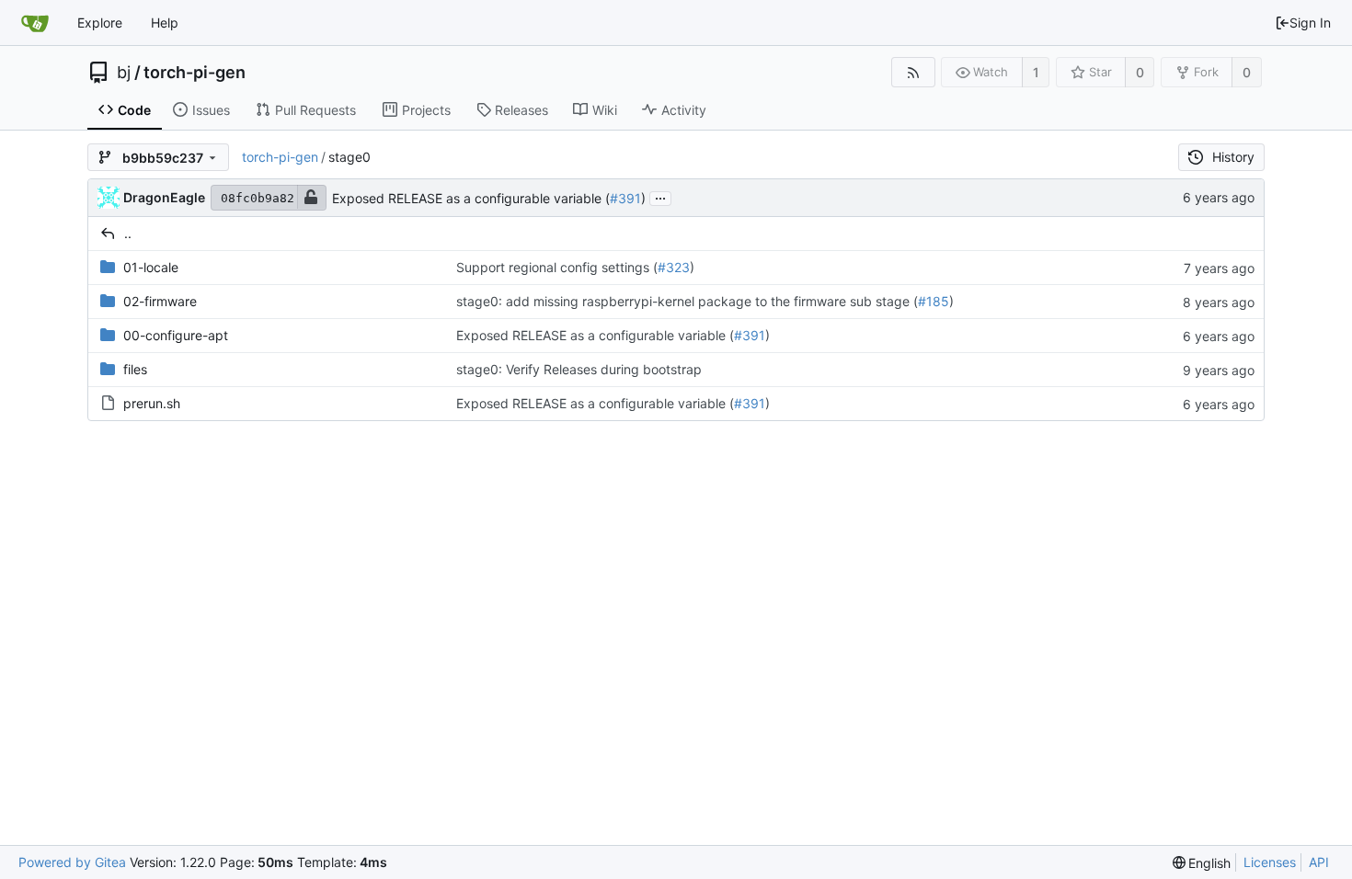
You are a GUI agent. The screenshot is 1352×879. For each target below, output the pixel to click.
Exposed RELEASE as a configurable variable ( (471, 198)
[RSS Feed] (912, 72)
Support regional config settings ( (557, 267)
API (1319, 862)
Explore (99, 22)
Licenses (1269, 862)
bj (124, 72)
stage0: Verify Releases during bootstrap (579, 369)
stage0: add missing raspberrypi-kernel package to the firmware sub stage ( (687, 301)
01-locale (150, 267)
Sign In (1310, 22)
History (1233, 157)
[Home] (35, 23)
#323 (674, 267)
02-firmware (160, 301)
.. (128, 233)
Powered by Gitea (72, 862)
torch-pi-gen (194, 72)
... (660, 196)
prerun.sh (151, 403)
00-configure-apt (175, 335)
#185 (933, 301)
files (135, 369)
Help (164, 22)
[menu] (1202, 863)
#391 (625, 198)
